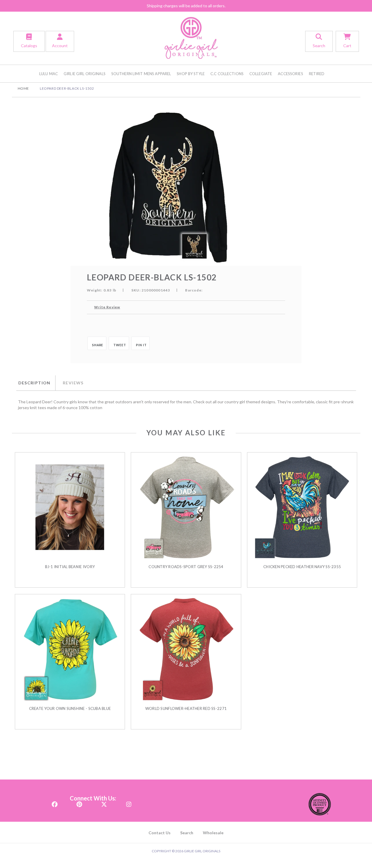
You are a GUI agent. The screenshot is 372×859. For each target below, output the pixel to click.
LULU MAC (48, 73)
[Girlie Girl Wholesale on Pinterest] (79, 802)
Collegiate (260, 73)
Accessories (290, 73)
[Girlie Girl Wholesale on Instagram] (129, 802)
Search (186, 832)
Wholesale (213, 832)
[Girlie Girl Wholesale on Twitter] (104, 802)
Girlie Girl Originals (84, 73)
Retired (317, 73)
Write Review (107, 307)
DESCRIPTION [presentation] (34, 382)
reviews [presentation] (73, 382)
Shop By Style (191, 73)
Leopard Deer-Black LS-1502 (67, 88)
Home (23, 88)
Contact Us (160, 832)
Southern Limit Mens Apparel (141, 73)
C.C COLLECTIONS (227, 73)
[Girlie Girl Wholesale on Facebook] (54, 802)
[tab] (35, 382)
